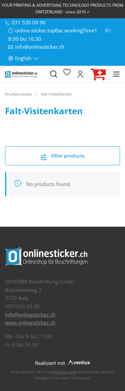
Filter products (67, 156)
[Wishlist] (67, 74)
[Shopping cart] (98, 74)
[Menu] (116, 74)
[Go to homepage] (24, 74)
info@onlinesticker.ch (30, 314)
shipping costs (64, 371)
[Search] (53, 74)
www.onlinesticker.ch (30, 322)
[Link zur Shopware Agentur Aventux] (78, 362)
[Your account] (80, 74)
